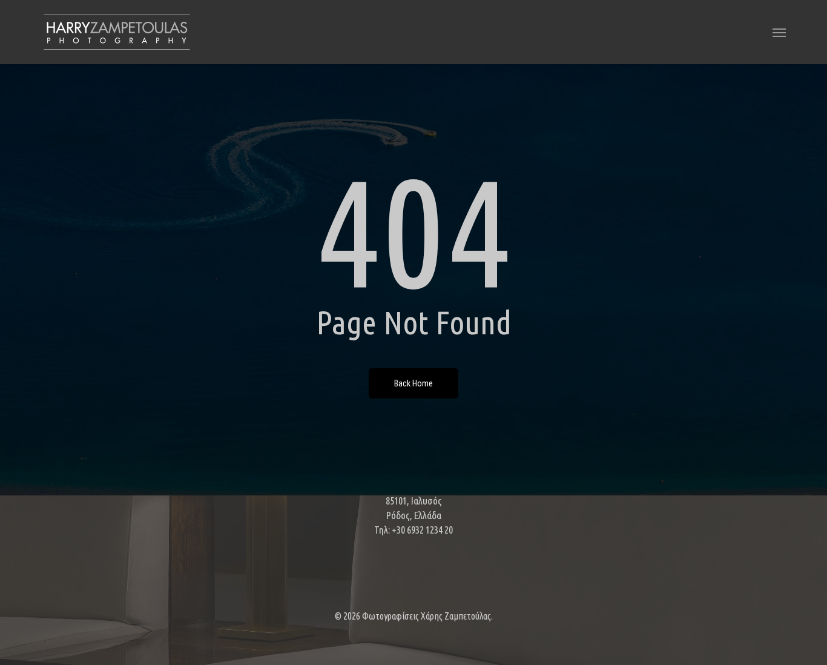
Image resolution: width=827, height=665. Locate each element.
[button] (779, 32)
